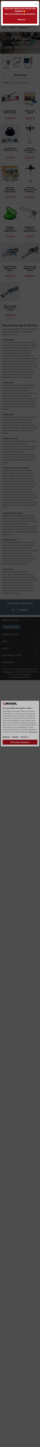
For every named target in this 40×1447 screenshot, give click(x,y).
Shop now (21, 19)
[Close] (36, 4)
